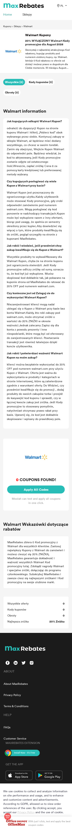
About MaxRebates (16, 684)
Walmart (27, 26)
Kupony (7, 26)
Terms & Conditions (16, 706)
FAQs (7, 727)
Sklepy (17, 26)
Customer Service (15, 738)
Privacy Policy (12, 695)
